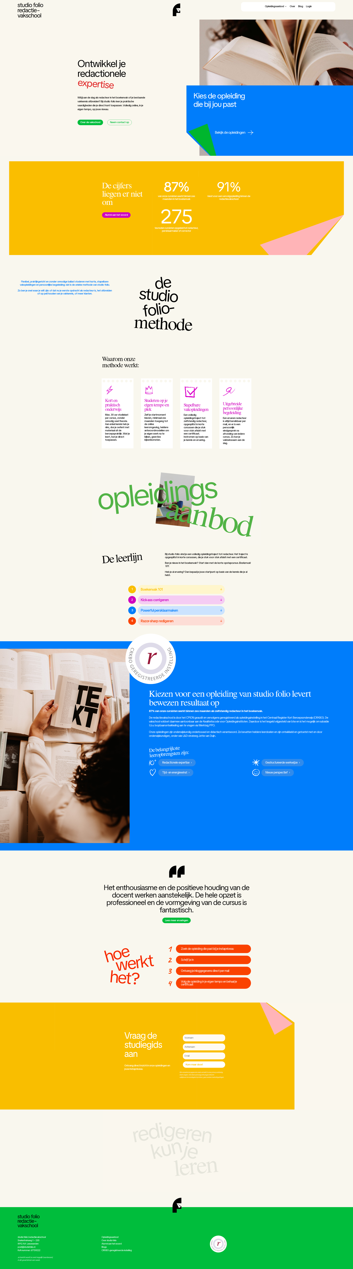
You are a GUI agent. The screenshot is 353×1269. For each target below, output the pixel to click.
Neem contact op (119, 122)
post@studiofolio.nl (26, 1246)
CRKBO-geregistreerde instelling (116, 1250)
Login (309, 6)
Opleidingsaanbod (274, 6)
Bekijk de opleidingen (230, 132)
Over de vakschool (90, 122)
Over (292, 6)
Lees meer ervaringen (176, 920)
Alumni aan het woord (116, 215)
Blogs (104, 1246)
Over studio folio (108, 1240)
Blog (300, 6)
